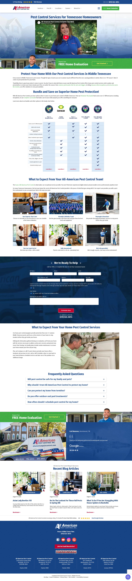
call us (32, 353)
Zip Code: (88, 277)
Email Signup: (33, 291)
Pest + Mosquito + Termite (86, 117)
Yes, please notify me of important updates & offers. (45, 293)
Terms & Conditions (54, 577)
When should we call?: (42, 277)
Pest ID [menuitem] (49, 8)
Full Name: (33, 271)
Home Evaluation (110, 8)
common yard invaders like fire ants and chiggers (72, 85)
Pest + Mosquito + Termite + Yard (98, 117)
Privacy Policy (63, 577)
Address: (64, 277)
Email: (80, 271)
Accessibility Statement (82, 577)
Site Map (46, 577)
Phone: (56, 271)
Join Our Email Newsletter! (66, 546)
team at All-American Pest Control (24, 185)
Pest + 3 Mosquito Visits (49, 117)
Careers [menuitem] (67, 8)
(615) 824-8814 (114, 2)
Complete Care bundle (30, 98)
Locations (58, 8)
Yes (33, 288)
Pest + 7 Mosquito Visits (73, 117)
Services (40, 8)
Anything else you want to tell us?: (38, 296)
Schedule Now (66, 310)
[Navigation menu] (99, 8)
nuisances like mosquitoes (98, 85)
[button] (127, 576)
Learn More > (49, 169)
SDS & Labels (72, 577)
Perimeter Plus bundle (87, 96)
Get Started (101, 63)
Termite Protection (61, 117)
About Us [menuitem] (77, 8)
